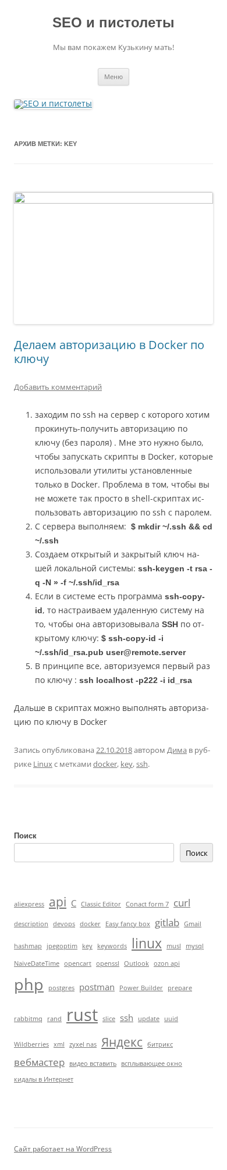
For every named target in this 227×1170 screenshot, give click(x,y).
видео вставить (92, 1063)
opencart (77, 963)
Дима (177, 750)
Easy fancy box (127, 924)
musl (173, 946)
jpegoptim (62, 946)
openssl (107, 963)
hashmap (28, 946)
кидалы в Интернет (43, 1079)
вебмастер (39, 1062)
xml (59, 1044)
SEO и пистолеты (113, 22)
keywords (112, 946)
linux (147, 943)
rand (54, 1019)
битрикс (160, 1044)
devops (64, 924)
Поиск (25, 835)
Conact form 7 (147, 904)
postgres (61, 988)
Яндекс (122, 1041)
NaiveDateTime (36, 963)
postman (97, 987)
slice (108, 1019)
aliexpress (29, 904)
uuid (171, 1019)
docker (105, 764)
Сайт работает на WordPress (63, 1149)
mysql (195, 946)
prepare (180, 988)
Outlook (136, 963)
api (57, 901)
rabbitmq (28, 1019)
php (29, 984)
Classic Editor (101, 904)
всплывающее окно (151, 1063)
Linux (42, 764)
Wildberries (31, 1044)
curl (181, 902)
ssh (142, 764)
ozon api (167, 963)
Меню (113, 76)
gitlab (167, 922)
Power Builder (141, 988)
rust (82, 1014)
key (126, 764)
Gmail (192, 924)
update (148, 1019)
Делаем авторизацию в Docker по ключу (109, 352)
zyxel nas (83, 1044)
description (31, 924)
